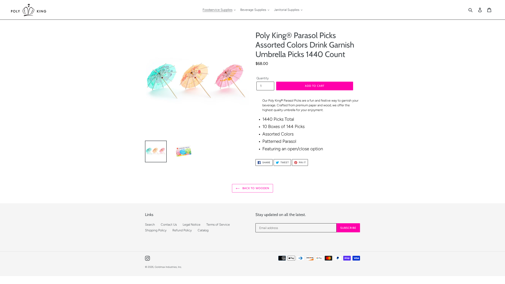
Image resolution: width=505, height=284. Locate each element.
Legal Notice (191, 224)
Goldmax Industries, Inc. (168, 266)
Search (150, 224)
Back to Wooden (255, 188)
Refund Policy (182, 230)
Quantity (262, 78)
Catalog (203, 230)
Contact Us (169, 224)
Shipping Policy (155, 230)
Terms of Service (218, 224)
